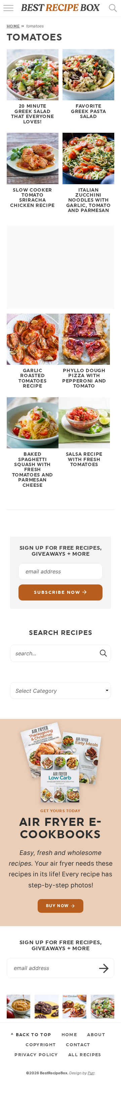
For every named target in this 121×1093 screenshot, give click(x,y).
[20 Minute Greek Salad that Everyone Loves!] (102, 1006)
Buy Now (57, 905)
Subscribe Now (58, 592)
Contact (78, 1044)
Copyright (41, 1044)
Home (13, 26)
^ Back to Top (31, 1034)
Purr (91, 1073)
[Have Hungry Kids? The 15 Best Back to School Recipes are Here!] (46, 1006)
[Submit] (104, 653)
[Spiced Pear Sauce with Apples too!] (18, 1006)
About (96, 1034)
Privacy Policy (36, 1054)
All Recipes (85, 1054)
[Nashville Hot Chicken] (74, 1006)
